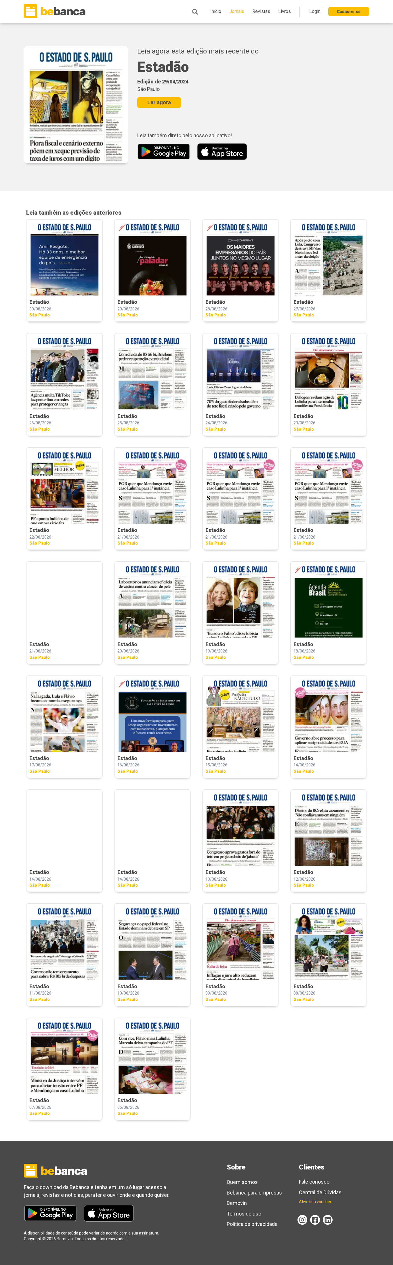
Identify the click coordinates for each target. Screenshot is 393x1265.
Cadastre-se (348, 11)
